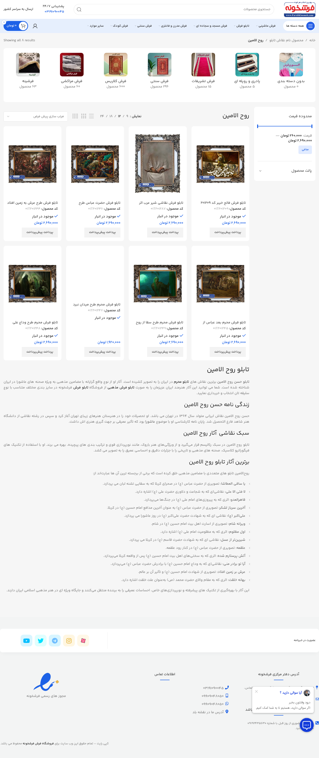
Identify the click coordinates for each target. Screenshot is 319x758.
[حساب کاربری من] (35, 26)
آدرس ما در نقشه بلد (208, 712)
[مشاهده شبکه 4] (75, 116)
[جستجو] (79, 9)
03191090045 (213, 688)
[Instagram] (69, 640)
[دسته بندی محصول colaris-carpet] (115, 72)
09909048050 (213, 696)
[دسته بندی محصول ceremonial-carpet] (203, 72)
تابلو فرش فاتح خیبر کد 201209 (223, 203)
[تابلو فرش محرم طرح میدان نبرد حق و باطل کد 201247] (95, 274)
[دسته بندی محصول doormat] (247, 72)
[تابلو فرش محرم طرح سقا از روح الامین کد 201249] (157, 283)
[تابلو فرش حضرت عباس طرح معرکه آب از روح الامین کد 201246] (95, 164)
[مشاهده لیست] (91, 116)
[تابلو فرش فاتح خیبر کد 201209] (220, 164)
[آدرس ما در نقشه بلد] (227, 711)
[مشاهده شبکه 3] (83, 116)
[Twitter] (41, 640)
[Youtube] (26, 640)
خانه (312, 40)
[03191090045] (227, 687)
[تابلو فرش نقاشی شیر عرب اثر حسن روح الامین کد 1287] (157, 164)
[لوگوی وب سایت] (299, 9)
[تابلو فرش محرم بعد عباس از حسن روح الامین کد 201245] (220, 283)
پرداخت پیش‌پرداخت (227, 232)
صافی (305, 149)
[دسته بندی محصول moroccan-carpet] (71, 72)
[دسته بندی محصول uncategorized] (291, 72)
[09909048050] (227, 695)
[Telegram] (55, 640)
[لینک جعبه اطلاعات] (53, 9)
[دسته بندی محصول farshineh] (27, 72)
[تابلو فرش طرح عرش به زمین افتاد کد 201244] (32, 164)
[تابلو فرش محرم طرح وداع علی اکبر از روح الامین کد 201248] (32, 283)
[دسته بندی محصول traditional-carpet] (159, 72)
